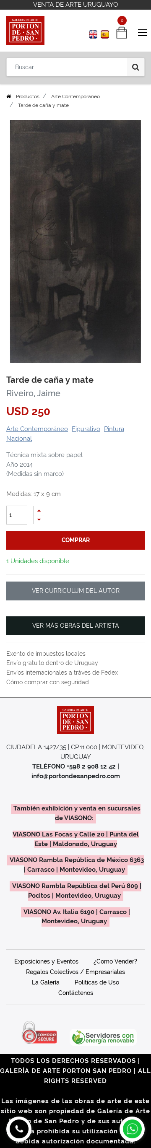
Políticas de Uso (97, 982)
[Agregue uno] (39, 510)
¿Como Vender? (115, 961)
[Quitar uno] (39, 519)
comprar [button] (76, 540)
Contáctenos (75, 993)
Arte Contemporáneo (75, 96)
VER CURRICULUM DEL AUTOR (76, 590)
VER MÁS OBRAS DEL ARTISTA (75, 625)
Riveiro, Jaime (33, 393)
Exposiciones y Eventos (46, 961)
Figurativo (86, 429)
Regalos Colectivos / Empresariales (75, 972)
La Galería (46, 982)
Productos (27, 96)
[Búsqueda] (135, 67)
